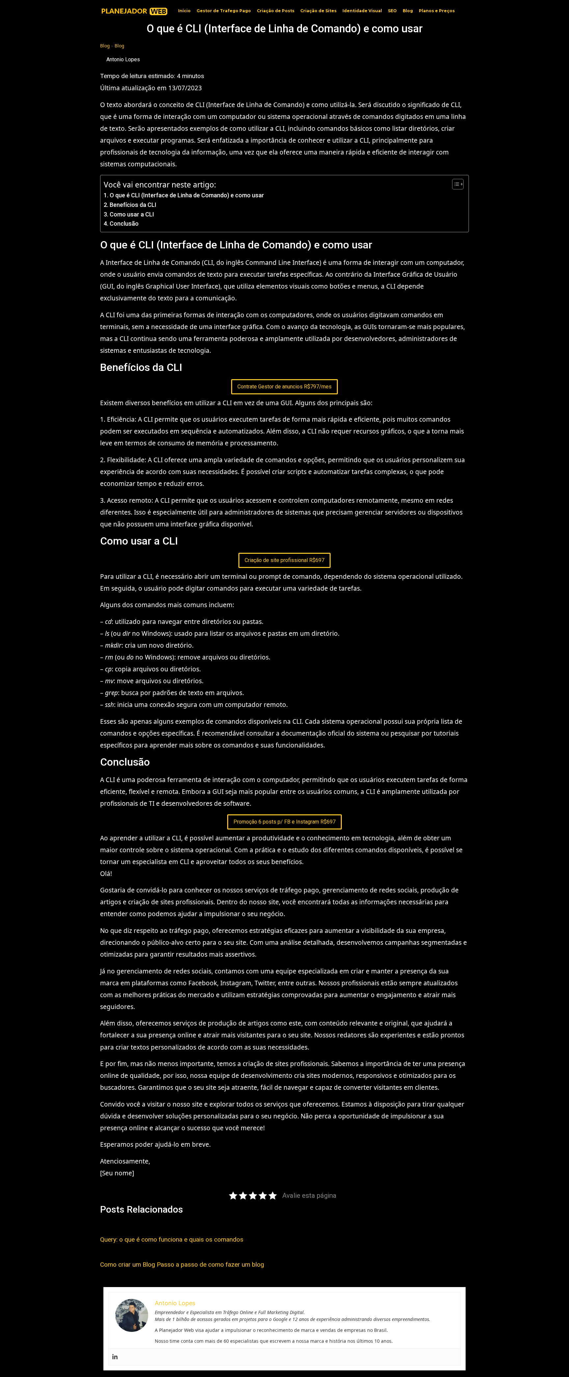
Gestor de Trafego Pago (224, 10)
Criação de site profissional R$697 (284, 560)
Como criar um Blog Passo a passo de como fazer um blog (182, 1264)
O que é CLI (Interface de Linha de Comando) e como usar (187, 195)
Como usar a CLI (132, 214)
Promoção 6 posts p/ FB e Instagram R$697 (284, 822)
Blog (408, 10)
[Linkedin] (115, 1357)
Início (184, 10)
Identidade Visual (362, 10)
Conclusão (124, 223)
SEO (392, 10)
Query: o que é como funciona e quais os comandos (171, 1239)
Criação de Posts (275, 10)
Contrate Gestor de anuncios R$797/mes (284, 386)
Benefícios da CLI (133, 204)
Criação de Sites (318, 10)
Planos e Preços (437, 10)
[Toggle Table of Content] (454, 184)
